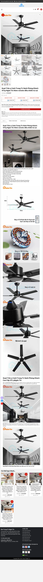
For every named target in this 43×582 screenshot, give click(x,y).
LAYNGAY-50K (24, 100)
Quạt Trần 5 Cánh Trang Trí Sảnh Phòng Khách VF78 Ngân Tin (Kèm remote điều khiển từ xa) (35, 489)
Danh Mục (8, 112)
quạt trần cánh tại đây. (29, 466)
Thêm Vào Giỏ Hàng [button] (7, 511)
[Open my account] (35, 9)
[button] (38, 9)
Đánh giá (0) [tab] (23, 120)
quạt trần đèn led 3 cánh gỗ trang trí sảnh (9, 115)
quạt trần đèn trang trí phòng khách (32, 115)
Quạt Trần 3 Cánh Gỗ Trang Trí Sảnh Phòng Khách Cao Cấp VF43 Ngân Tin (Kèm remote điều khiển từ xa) (21, 489)
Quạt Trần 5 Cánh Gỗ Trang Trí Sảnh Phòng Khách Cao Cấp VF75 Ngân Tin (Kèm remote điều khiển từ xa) (7, 516)
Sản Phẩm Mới (33, 112)
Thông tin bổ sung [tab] (13, 120)
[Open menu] (41, 9)
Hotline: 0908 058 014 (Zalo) (20, 1)
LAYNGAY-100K (37, 100)
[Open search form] (33, 9)
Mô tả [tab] (4, 120)
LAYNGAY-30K (11, 100)
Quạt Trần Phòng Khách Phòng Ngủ (24, 112)
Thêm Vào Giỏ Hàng (26, 109)
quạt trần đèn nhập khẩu (21, 115)
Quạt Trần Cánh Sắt (13, 112)
